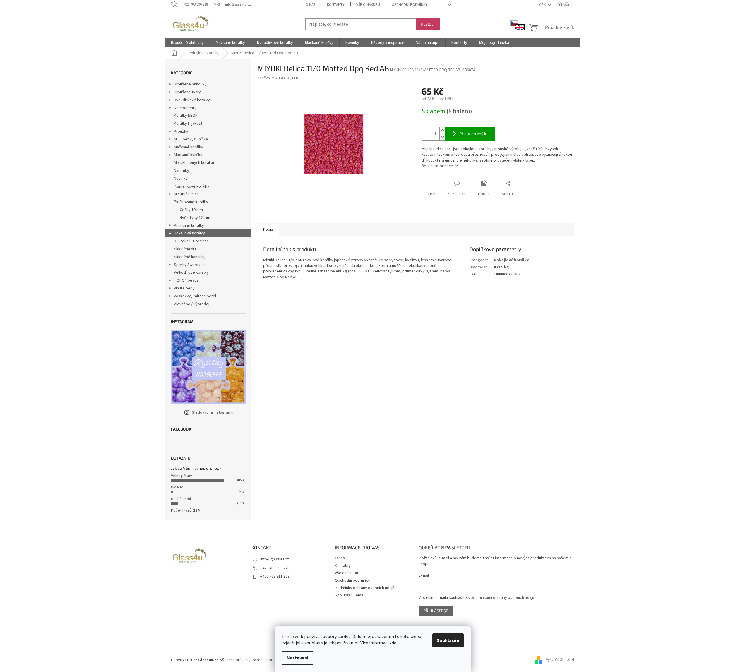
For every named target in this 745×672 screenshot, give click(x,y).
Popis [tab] (268, 229)
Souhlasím (448, 640)
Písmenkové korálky (191, 186)
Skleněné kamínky (189, 257)
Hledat (428, 24)
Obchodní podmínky (409, 4)
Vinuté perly (184, 288)
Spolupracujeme (349, 595)
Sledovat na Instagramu (212, 412)
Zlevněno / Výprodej (191, 304)
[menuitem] (187, 42)
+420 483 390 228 (275, 568)
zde (392, 643)
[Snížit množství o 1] (442, 137)
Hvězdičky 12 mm (195, 218)
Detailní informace (437, 166)
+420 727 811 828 (275, 577)
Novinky (181, 178)
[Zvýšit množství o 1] (442, 130)
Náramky (181, 171)
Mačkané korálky (188, 147)
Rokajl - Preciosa (194, 241)
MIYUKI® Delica (186, 194)
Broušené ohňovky (190, 84)
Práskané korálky (189, 226)
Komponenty (185, 108)
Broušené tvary (187, 92)
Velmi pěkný (181, 476)
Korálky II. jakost (188, 123)
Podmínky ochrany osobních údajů (364, 588)
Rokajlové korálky (189, 233)
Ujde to (177, 487)
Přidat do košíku (474, 133)
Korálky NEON (186, 116)
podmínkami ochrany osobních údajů (502, 598)
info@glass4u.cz (274, 559)
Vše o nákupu (368, 4)
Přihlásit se (435, 610)
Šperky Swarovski (189, 265)
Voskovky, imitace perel (195, 296)
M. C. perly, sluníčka (191, 139)
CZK (543, 4)
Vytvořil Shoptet (560, 660)
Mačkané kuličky (188, 155)
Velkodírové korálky (191, 272)
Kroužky (181, 131)
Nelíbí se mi (181, 499)
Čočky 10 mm (191, 210)
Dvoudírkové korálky (192, 100)
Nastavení (297, 658)
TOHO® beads (186, 280)
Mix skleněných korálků (194, 163)
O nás (310, 4)
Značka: (278, 78)
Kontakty (336, 4)
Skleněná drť (185, 249)
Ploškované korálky (191, 202)
